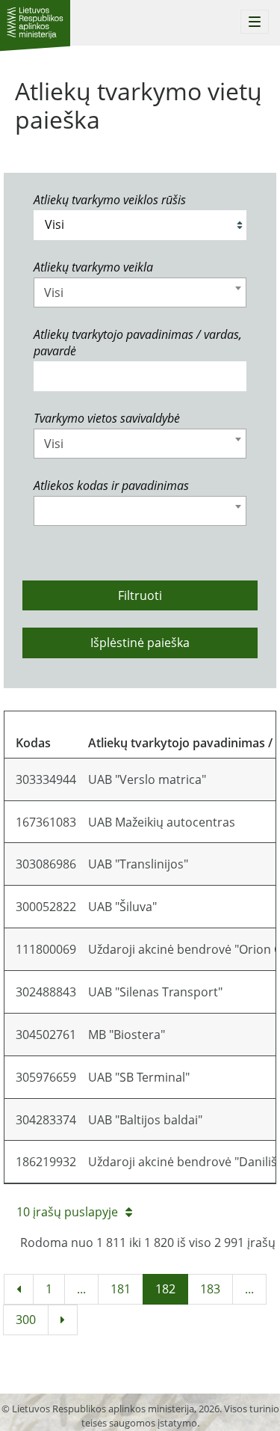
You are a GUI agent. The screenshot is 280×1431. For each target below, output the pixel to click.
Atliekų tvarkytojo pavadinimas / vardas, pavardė (138, 343)
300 (26, 1319)
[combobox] (140, 292)
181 (121, 1289)
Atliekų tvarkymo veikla (93, 267)
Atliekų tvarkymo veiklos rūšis (110, 199)
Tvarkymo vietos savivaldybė (107, 418)
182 (165, 1289)
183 (210, 1289)
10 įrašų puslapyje (67, 1212)
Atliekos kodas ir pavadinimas (111, 485)
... (81, 1289)
